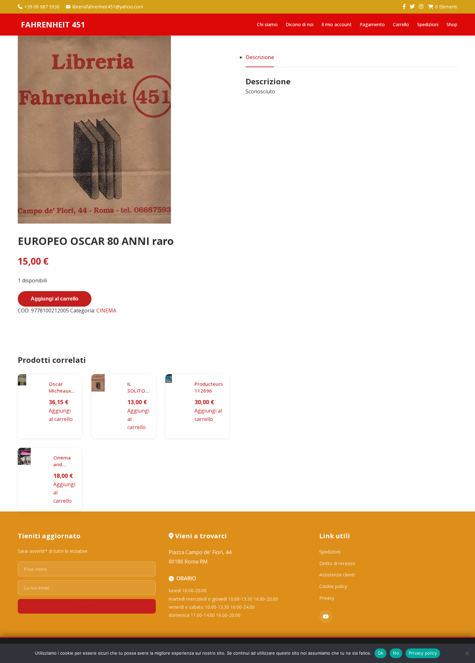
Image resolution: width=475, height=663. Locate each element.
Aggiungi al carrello (55, 298)
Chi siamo (267, 24)
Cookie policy (333, 586)
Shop (452, 24)
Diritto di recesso (337, 563)
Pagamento (372, 24)
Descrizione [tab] (260, 57)
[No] (467, 653)
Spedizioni (427, 24)
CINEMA (106, 310)
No (396, 653)
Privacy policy (423, 653)
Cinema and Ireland (62, 464)
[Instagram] (421, 7)
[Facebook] (404, 7)
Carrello (401, 24)
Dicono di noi (299, 24)
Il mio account (337, 24)
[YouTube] (325, 616)
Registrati (87, 606)
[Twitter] (412, 7)
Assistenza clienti (337, 575)
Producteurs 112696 (209, 387)
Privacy (326, 598)
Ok (381, 653)
